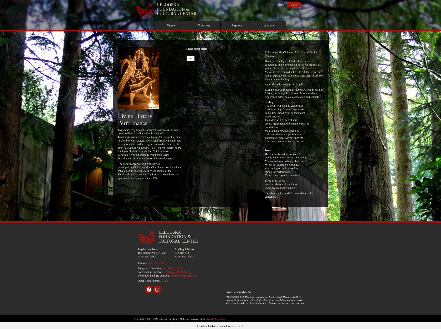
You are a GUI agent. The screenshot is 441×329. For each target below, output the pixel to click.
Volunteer (204, 25)
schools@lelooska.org (184, 275)
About (268, 25)
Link (165, 280)
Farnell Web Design (216, 318)
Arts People (237, 325)
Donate (294, 4)
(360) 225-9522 (156, 263)
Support (237, 25)
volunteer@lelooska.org (178, 272)
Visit (170, 25)
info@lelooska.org (173, 268)
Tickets (280, 4)
